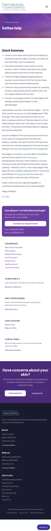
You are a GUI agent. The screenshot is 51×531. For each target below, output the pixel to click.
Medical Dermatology (13, 254)
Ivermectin (21, 174)
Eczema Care (10, 261)
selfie (16, 148)
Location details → (9, 445)
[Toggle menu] (46, 6)
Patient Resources (12, 22)
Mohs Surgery (10, 251)
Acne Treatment (11, 257)
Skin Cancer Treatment (14, 247)
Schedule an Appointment (25, 223)
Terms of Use (23, 513)
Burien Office (10, 325)
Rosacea (33, 157)
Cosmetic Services (12, 267)
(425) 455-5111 (18, 232)
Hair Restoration (11, 264)
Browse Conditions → (14, 287)
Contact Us (37, 393)
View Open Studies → (14, 350)
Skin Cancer (6, 489)
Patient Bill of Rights (37, 513)
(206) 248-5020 (17, 229)
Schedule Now (15, 393)
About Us (5, 496)
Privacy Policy (12, 513)
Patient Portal (7, 483)
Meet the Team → (12, 309)
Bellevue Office (10, 328)
